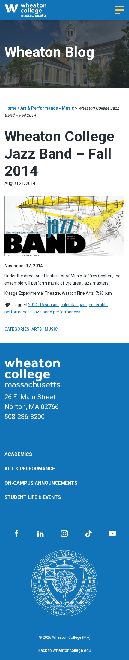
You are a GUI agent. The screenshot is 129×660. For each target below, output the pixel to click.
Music (68, 108)
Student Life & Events (32, 497)
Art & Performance (39, 108)
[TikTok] (88, 534)
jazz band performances (57, 311)
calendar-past (74, 304)
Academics (18, 454)
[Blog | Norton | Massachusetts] (31, 10)
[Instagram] (64, 534)
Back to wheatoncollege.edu (64, 650)
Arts (37, 329)
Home (10, 108)
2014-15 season (43, 304)
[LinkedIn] (40, 534)
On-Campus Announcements (40, 483)
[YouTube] (112, 534)
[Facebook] (16, 534)
